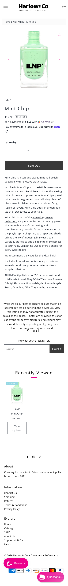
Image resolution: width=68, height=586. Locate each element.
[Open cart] (64, 7)
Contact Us (10, 493)
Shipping (9, 497)
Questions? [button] (54, 577)
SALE (7, 532)
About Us (9, 536)
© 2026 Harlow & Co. (16, 555)
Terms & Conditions (15, 505)
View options (17, 428)
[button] (34, 122)
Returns (8, 501)
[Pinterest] (40, 457)
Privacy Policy (12, 509)
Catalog (8, 528)
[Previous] (9, 59)
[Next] (59, 59)
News (7, 544)
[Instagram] (33, 457)
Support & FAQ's (13, 540)
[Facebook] (27, 457)
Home (7, 21)
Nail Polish (18, 21)
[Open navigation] (5, 7)
